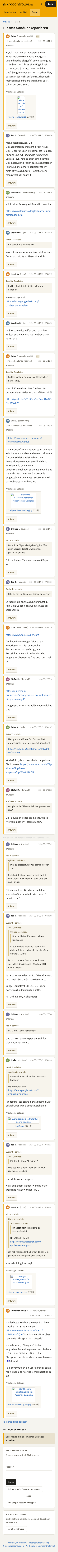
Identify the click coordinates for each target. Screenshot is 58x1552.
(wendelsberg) (29, 192)
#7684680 (48, 232)
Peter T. (14, 36)
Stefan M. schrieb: (14, 801)
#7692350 (48, 1060)
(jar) (24, 232)
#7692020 (10, 533)
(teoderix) (22, 135)
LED (8, 1361)
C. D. (13, 627)
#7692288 (10, 794)
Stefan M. (15, 679)
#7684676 (10, 197)
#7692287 (48, 727)
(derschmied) (22, 627)
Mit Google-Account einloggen (22, 1502)
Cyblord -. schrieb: (14, 589)
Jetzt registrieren (16, 1529)
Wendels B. (16, 192)
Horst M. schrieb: (13, 1067)
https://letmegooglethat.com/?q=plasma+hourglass (23, 1092)
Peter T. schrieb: (13, 239)
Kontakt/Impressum (17, 1542)
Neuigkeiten (10, 12)
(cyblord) (25, 529)
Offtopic (6, 21)
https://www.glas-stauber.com (22, 635)
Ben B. (14, 420)
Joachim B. (16, 232)
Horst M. (15, 274)
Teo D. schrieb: (12, 540)
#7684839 (10, 365)
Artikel (23, 12)
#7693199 (48, 1315)
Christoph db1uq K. (20, 1310)
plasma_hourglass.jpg (17, 1292)
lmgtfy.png (19, 1126)
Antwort (11, 125)
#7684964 (10, 430)
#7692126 (48, 627)
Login (50, 4)
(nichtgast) (22, 1060)
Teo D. (14, 135)
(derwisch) (25, 679)
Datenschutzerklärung (39, 1542)
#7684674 (48, 135)
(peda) (22, 727)
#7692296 (10, 849)
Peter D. (15, 727)
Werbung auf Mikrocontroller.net (40, 1545)
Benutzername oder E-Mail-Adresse (22, 1455)
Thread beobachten (16, 1422)
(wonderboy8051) (26, 36)
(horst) (23, 274)
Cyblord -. (15, 529)
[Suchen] (41, 4)
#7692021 (48, 582)
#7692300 (10, 1019)
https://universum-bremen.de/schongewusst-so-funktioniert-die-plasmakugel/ (29, 695)
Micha (13, 1060)
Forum (35, 12)
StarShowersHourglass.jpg (19, 1404)
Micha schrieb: (12, 1214)
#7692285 (10, 684)
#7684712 (48, 274)
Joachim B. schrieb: (15, 281)
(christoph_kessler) (38, 1310)
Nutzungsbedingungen (13, 1545)
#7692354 (48, 1144)
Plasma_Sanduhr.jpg (17, 116)
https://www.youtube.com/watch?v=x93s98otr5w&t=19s (25, 439)
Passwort (10, 1467)
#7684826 (48, 323)
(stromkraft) (23, 420)
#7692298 (48, 915)
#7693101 (48, 1207)
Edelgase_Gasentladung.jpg (20, 510)
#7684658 (10, 45)
